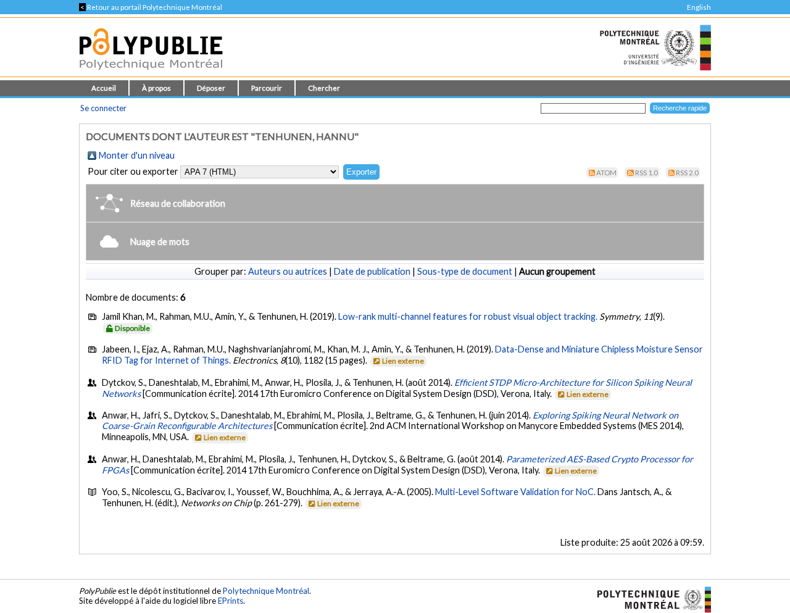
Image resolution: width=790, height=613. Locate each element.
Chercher (324, 88)
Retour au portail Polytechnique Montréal (150, 7)
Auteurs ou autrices (287, 271)
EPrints (230, 601)
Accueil (103, 88)
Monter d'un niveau (137, 155)
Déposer (211, 88)
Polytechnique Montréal (266, 591)
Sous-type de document (464, 271)
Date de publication (372, 271)
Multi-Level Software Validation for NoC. (516, 491)
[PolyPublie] (151, 73)
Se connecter (103, 108)
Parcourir (266, 88)
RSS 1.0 (646, 173)
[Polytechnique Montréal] (649, 598)
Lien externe (403, 360)
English (699, 7)
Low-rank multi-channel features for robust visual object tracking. (467, 316)
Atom (606, 173)
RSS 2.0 (687, 173)
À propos (156, 88)
